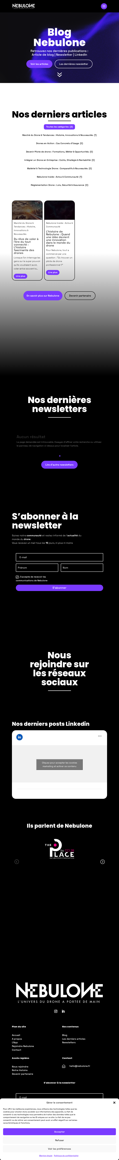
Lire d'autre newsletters (59, 464)
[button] (114, 1102)
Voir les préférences (59, 1148)
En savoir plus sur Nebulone (43, 295)
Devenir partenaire (80, 295)
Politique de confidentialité (66, 1155)
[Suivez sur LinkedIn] (63, 1011)
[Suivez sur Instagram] (56, 1011)
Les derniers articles (73, 1038)
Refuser (59, 1140)
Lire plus (20, 276)
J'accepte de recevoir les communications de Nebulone (31, 578)
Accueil (16, 1035)
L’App (15, 1042)
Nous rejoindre (20, 1066)
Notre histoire (20, 1070)
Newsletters (69, 1042)
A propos (17, 1038)
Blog (64, 1035)
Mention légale (45, 1155)
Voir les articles (39, 64)
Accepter (59, 1131)
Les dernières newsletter (73, 64)
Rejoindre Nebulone (23, 1046)
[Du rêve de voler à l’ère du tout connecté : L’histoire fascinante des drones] (27, 210)
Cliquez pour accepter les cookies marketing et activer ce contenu (59, 764)
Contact (16, 1049)
